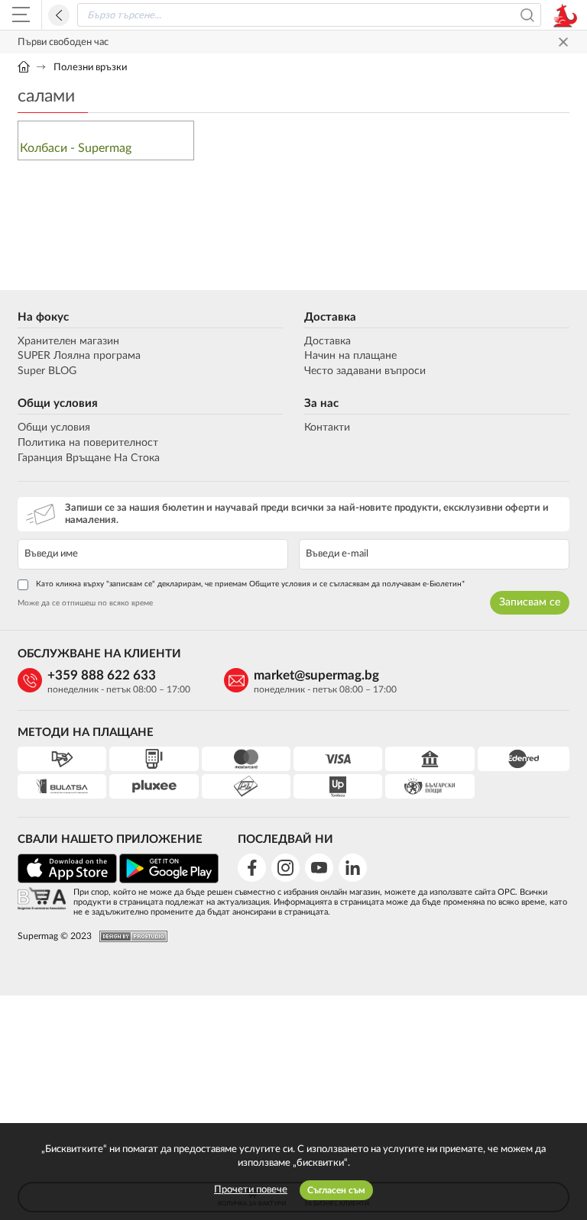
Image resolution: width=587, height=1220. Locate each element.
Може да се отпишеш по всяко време (85, 603)
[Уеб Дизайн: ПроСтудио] (129, 936)
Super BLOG (47, 371)
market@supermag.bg (316, 675)
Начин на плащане (350, 355)
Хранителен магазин (68, 341)
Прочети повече (250, 1190)
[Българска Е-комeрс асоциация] (42, 899)
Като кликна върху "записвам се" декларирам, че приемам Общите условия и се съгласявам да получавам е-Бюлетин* (250, 584)
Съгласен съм (336, 1190)
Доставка (330, 317)
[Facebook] (252, 868)
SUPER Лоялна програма (79, 355)
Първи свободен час (63, 42)
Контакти (327, 427)
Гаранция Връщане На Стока (89, 458)
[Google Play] (169, 881)
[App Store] (67, 881)
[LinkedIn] (353, 868)
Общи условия (58, 403)
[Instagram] (285, 868)
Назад (59, 15)
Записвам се (529, 602)
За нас (321, 403)
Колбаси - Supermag (75, 148)
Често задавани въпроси (365, 371)
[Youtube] (319, 868)
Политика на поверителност (88, 442)
